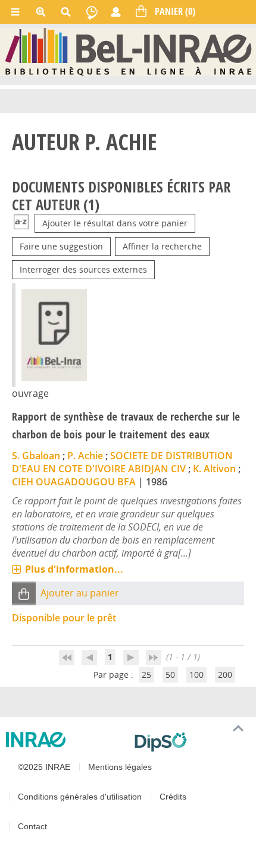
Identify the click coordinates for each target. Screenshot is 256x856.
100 (196, 674)
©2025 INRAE (44, 767)
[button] (24, 593)
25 (146, 674)
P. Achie (85, 455)
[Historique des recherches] (92, 12)
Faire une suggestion (61, 246)
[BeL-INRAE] (128, 51)
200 (225, 674)
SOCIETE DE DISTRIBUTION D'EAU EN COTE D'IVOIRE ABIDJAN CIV (122, 462)
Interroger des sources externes (83, 269)
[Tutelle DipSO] (190, 742)
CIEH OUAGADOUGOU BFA (74, 481)
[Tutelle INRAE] (65, 739)
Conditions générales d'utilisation (80, 796)
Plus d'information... (74, 569)
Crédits (173, 796)
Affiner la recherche (162, 246)
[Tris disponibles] (21, 223)
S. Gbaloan (36, 455)
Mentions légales (120, 767)
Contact (32, 826)
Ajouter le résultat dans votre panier (115, 223)
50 (170, 674)
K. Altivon (214, 468)
